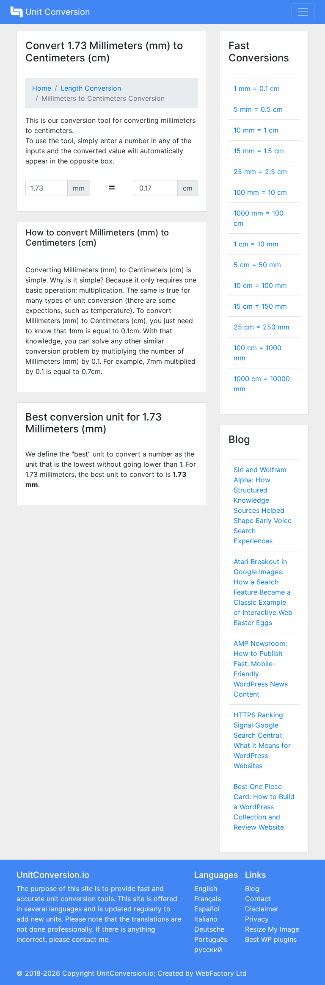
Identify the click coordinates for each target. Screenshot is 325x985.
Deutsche (209, 929)
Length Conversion (91, 88)
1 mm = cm (257, 88)
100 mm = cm (260, 192)
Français (207, 898)
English (205, 888)
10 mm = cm (256, 130)
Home (41, 88)
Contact (258, 898)
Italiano (206, 919)
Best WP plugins (271, 939)
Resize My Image (272, 929)
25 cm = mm (261, 327)
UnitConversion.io (125, 973)
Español (207, 909)
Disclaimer (261, 909)
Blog (252, 888)
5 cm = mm (257, 264)
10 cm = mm (260, 285)
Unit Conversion (56, 12)
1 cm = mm (256, 244)
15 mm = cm (259, 151)
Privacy (257, 919)
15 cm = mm (260, 306)
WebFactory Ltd (221, 973)
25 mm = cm (260, 171)
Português (210, 939)
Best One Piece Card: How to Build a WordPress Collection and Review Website (264, 806)
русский (208, 949)
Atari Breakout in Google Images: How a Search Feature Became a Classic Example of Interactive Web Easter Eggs (263, 592)
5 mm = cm (258, 109)
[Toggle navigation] (303, 11)
